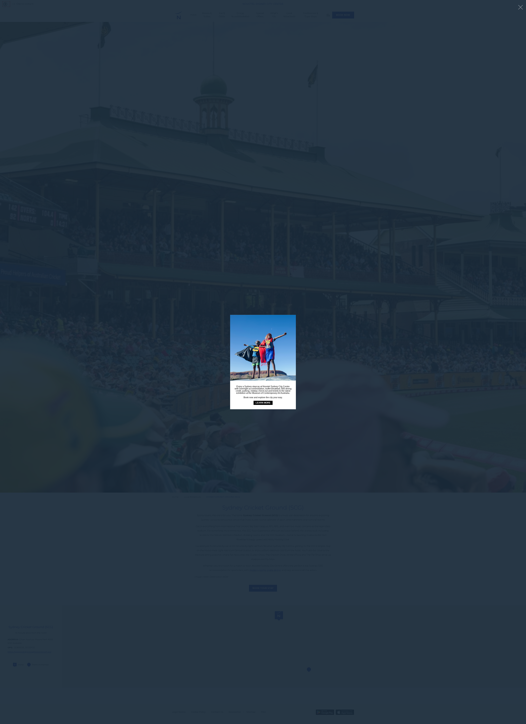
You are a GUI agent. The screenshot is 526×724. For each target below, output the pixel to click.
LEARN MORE (263, 403)
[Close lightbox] (520, 7)
